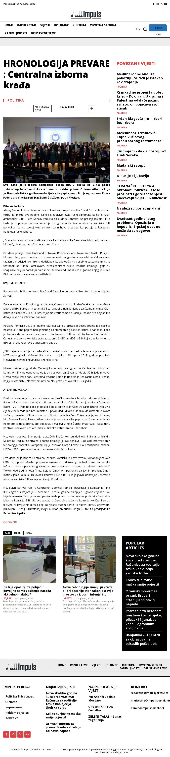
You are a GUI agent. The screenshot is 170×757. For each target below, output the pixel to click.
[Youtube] (165, 4)
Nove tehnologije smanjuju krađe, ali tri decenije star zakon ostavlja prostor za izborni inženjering (88, 590)
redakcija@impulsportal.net (150, 693)
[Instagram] (157, 4)
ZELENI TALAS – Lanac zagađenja (105, 718)
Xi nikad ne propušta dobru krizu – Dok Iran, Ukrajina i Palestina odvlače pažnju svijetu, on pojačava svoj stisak (140, 100)
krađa (28, 533)
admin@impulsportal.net (147, 708)
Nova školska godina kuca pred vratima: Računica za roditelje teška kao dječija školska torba (143, 564)
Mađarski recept (131, 165)
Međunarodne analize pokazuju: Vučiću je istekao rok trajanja (140, 78)
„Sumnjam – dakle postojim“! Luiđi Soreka (141, 153)
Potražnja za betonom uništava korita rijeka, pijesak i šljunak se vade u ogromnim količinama (144, 619)
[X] (161, 4)
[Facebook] (153, 4)
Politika (15, 100)
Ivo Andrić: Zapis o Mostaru (101, 698)
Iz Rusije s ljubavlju (133, 175)
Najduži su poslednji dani (138, 208)
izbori (17, 533)
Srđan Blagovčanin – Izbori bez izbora (139, 120)
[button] (142, 29)
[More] (91, 108)
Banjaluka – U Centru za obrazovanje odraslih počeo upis (143, 639)
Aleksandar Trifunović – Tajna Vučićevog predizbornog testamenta (139, 137)
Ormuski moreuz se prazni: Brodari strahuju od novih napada (141, 597)
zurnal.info (10, 522)
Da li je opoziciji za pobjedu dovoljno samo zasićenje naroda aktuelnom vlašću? (27, 590)
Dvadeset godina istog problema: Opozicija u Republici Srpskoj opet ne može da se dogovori (138, 224)
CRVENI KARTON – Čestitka (102, 708)
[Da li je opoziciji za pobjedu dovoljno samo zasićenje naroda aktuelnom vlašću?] (29, 559)
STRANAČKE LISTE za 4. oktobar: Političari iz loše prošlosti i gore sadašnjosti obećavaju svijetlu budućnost (142, 192)
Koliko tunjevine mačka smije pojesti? (142, 582)
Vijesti (8, 598)
